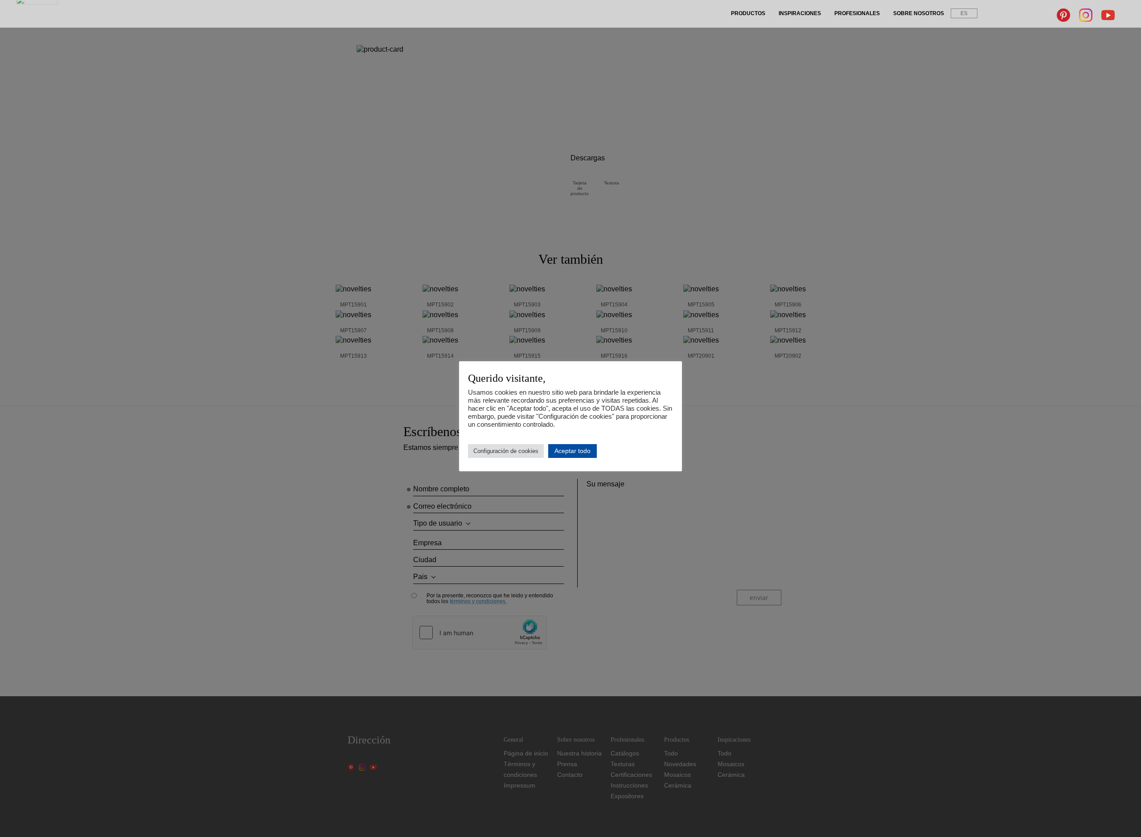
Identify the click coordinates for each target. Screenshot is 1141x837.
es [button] (964, 13)
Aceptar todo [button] (572, 450)
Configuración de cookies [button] (505, 451)
